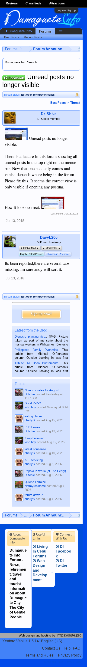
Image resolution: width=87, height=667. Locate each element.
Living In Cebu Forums (40, 551)
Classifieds (33, 3)
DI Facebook (63, 551)
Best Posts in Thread (65, 102)
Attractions (57, 3)
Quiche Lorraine (35, 482)
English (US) (51, 641)
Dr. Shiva (49, 114)
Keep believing (34, 438)
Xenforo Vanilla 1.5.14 (20, 641)
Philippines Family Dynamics (36, 350)
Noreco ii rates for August (42, 390)
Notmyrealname (35, 486)
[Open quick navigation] (79, 48)
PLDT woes (32, 427)
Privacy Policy (69, 655)
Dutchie (30, 394)
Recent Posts (33, 37)
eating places (33, 416)
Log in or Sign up (66, 10)
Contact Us (51, 648)
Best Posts (11, 37)
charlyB (30, 420)
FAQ (76, 648)
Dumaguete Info (19, 31)
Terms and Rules (39, 655)
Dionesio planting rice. (30, 336)
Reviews (12, 3)
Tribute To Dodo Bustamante (36, 363)
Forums (45, 31)
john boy (30, 407)
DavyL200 (49, 237)
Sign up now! (41, 314)
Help (67, 648)
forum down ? (34, 495)
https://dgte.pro (69, 635)
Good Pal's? (33, 403)
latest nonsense (35, 449)
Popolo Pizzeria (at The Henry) (45, 471)
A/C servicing (34, 460)
